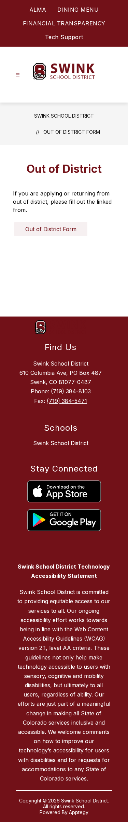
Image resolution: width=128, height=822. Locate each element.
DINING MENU (78, 9)
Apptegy (78, 812)
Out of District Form (71, 132)
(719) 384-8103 (71, 391)
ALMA (37, 9)
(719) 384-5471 (67, 400)
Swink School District (64, 116)
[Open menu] (18, 75)
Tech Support (64, 37)
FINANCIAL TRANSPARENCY (64, 23)
